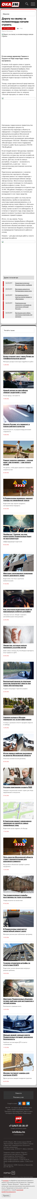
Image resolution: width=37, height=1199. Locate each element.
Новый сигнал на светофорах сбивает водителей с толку (15, 391)
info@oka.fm (18, 1131)
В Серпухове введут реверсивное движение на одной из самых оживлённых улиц (17, 823)
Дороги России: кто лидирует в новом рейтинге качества (16, 425)
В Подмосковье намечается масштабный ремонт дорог (15, 930)
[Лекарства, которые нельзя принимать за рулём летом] (18, 643)
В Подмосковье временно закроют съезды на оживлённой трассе (18, 499)
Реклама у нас (18, 1097)
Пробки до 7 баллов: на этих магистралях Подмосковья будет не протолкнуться (17, 536)
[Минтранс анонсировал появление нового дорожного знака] (18, 571)
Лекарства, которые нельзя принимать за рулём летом (15, 646)
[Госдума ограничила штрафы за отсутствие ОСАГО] (18, 960)
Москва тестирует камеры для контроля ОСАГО (16, 1074)
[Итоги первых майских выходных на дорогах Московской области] (18, 751)
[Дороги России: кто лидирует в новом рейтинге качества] (18, 422)
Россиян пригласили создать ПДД (17, 787)
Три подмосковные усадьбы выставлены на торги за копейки (17, 896)
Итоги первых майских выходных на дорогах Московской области (17, 754)
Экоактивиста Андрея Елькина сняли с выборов (23, 284)
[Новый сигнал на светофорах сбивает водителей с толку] (18, 388)
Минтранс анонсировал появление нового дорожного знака (18, 574)
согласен (6, 1180)
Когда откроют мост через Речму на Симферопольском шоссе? (18, 357)
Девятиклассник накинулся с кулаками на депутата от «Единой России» (23, 306)
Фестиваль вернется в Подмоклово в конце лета (23, 290)
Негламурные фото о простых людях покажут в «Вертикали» (23, 297)
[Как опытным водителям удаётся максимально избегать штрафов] (18, 607)
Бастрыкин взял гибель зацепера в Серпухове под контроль (23, 314)
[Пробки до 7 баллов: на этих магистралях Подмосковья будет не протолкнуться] (18, 532)
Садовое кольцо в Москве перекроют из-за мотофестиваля (17, 718)
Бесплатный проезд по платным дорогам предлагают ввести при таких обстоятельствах (17, 683)
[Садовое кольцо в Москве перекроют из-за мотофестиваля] (18, 715)
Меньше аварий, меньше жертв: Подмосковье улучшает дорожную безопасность (18, 1037)
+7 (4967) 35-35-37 (18, 1125)
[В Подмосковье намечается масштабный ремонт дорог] (18, 926)
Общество (6, 14)
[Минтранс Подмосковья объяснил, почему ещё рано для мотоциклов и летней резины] (18, 996)
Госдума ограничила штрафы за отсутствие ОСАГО (16, 964)
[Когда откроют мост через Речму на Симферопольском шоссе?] (18, 354)
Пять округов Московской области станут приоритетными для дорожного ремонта (18, 859)
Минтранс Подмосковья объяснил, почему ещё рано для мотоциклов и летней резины (18, 1001)
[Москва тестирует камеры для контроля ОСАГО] (18, 1070)
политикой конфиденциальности (12, 1191)
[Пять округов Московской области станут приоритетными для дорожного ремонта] (18, 854)
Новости (18, 1093)
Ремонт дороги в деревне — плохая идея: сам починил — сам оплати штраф (18, 462)
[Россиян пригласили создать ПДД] (18, 785)
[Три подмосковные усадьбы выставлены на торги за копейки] (18, 892)
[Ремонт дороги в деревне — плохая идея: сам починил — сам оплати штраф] (18, 457)
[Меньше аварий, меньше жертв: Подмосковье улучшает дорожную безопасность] (18, 1032)
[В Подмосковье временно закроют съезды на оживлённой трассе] (18, 496)
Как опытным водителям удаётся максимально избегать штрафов (17, 610)
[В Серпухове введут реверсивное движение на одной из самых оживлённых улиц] (18, 818)
